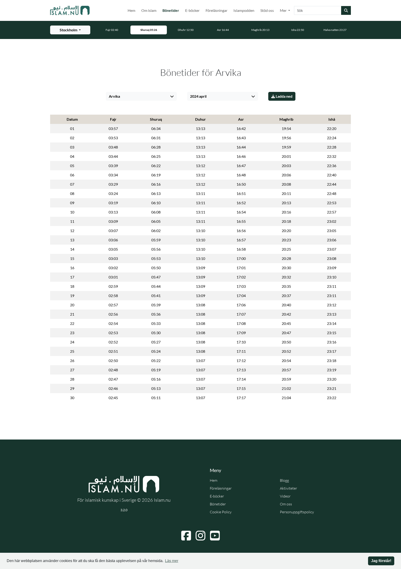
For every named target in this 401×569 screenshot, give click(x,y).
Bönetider (171, 10)
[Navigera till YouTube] (215, 535)
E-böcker (192, 10)
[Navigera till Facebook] (186, 535)
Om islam (148, 10)
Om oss (286, 504)
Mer (283, 10)
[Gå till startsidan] (70, 10)
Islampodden (243, 10)
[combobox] (317, 10)
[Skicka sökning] (346, 10)
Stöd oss (267, 10)
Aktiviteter (288, 488)
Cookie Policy (221, 512)
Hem (131, 10)
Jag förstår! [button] (381, 561)
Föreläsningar (216, 10)
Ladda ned (283, 96)
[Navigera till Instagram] (200, 535)
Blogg (284, 480)
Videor (285, 496)
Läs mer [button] (171, 561)
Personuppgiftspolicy (297, 512)
